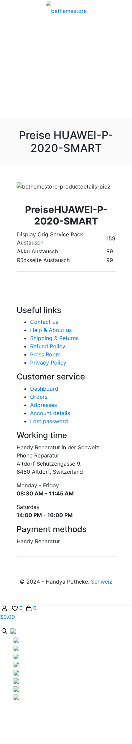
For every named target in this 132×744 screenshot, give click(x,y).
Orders (38, 396)
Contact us (44, 321)
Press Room (45, 354)
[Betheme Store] (66, 10)
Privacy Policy (48, 362)
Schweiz (101, 581)
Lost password (49, 421)
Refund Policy (47, 346)
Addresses (43, 405)
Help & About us (51, 330)
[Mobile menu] (123, 10)
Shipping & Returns (54, 338)
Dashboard (44, 388)
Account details (50, 413)
